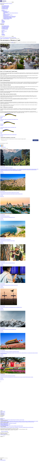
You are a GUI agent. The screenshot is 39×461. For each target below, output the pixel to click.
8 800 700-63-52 (2, 23)
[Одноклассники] (1, 145)
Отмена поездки (5, 12)
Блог (2, 19)
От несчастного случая (5, 8)
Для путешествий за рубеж (5, 5)
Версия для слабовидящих (3, 3)
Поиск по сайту (2, 36)
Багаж (4, 13)
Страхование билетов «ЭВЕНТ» (7, 17)
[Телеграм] (1, 417)
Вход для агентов (9, 3)
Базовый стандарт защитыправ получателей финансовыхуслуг (5, 425)
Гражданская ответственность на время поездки (9, 16)
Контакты (3, 22)
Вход (1, 459)
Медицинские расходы (6, 11)
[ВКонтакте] (0, 145)
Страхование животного (6, 14)
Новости (3, 20)
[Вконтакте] (0, 417)
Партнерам (3, 34)
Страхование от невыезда (5, 7)
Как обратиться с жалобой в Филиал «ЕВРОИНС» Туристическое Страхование (15, 427)
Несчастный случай (5, 15)
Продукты (3, 10)
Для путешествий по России (5, 6)
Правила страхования (3, 423)
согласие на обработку (3, 434)
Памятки (7, 423)
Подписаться (35, 140)
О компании (3, 21)
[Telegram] (2, 145)
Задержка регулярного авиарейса (7, 18)
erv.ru (4, 418)
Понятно (2, 436)
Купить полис (2, 4)
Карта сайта (31, 427)
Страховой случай (2, 427)
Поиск (12, 36)
